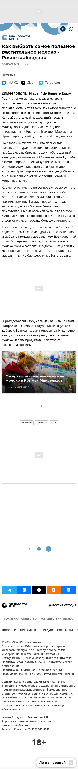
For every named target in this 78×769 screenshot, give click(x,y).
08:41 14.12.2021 (10, 64)
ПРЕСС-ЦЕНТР (29, 631)
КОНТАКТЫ (65, 631)
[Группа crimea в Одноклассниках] (54, 590)
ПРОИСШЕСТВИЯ (49, 619)
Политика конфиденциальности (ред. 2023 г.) (32, 670)
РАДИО (48, 631)
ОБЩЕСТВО (29, 619)
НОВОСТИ (9, 631)
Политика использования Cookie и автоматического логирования (37, 664)
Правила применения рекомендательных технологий (38, 674)
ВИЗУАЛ (68, 619)
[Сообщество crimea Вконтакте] (24, 590)
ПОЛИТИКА (11, 619)
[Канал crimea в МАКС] (68, 590)
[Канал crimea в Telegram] (9, 590)
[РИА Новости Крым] (15, 37)
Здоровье (41, 422)
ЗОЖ (54, 422)
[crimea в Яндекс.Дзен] (39, 590)
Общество (26, 422)
